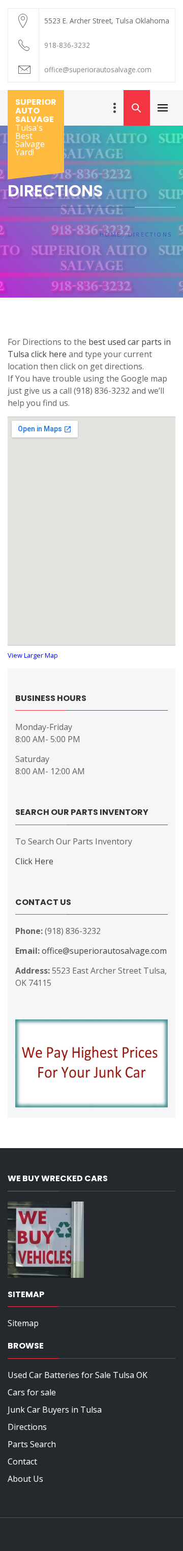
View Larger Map (33, 655)
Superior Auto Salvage (35, 110)
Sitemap (23, 1323)
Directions (27, 1426)
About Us (25, 1478)
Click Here (34, 861)
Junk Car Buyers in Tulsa (55, 1409)
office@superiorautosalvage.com (104, 950)
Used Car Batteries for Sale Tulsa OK (77, 1375)
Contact (22, 1461)
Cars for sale (32, 1392)
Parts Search (32, 1444)
